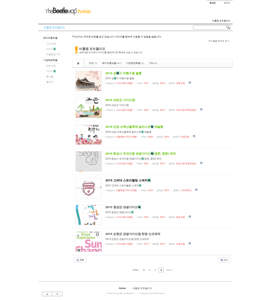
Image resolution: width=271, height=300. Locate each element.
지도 (93, 63)
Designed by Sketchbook (152, 293)
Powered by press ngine (120, 293)
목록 (81, 259)
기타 (153, 63)
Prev (135, 270)
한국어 (227, 2)
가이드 (51, 49)
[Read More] (152, 80)
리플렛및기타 (53, 54)
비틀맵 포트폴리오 (221, 20)
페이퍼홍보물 (50, 37)
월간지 (49, 82)
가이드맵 (51, 43)
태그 (225, 259)
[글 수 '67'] (78, 63)
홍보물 (49, 76)
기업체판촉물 (50, 60)
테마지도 (51, 65)
